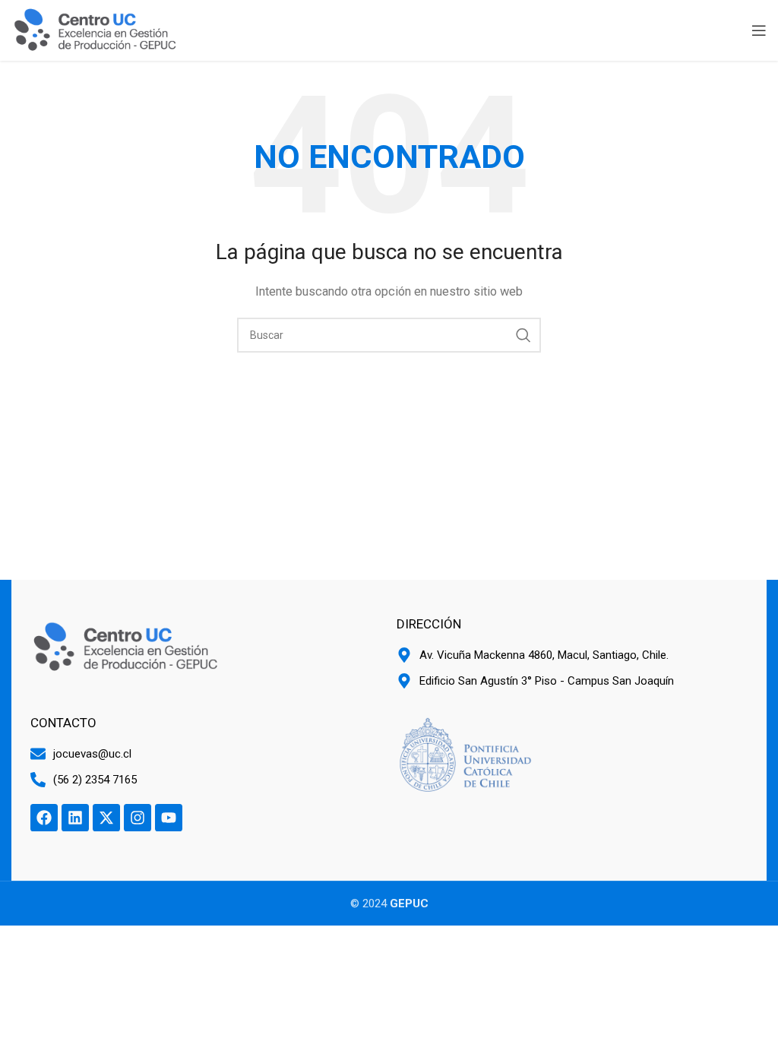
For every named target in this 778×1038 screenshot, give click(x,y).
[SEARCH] (523, 335)
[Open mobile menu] (759, 30)
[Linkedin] (75, 817)
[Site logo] (95, 29)
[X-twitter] (106, 817)
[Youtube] (168, 817)
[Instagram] (137, 817)
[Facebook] (44, 817)
